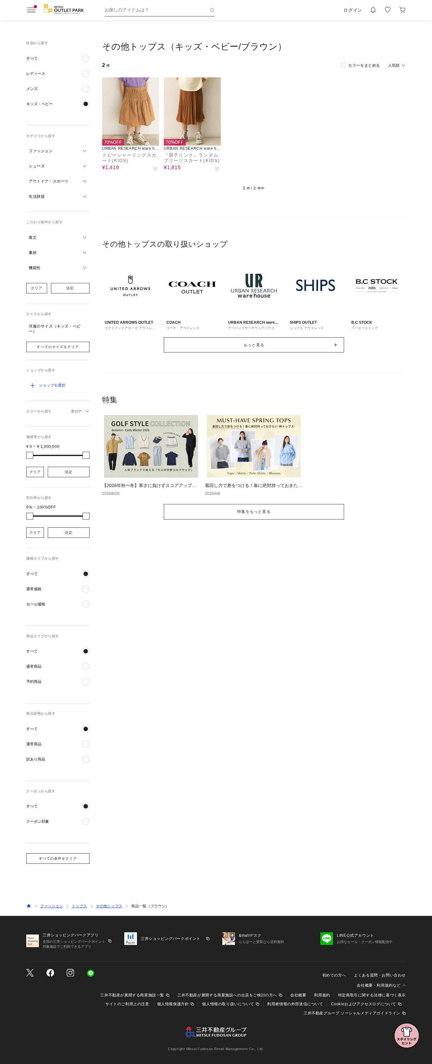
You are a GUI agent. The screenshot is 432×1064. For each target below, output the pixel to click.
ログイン (352, 10)
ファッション (51, 906)
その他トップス (109, 906)
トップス (79, 906)
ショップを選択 (52, 385)
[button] (57, 58)
